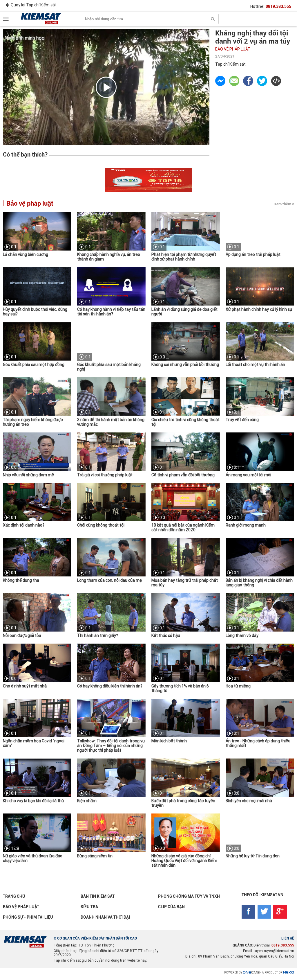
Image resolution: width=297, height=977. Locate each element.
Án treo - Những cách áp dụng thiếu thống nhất (258, 743)
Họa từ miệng (238, 686)
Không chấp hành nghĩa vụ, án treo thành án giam (108, 256)
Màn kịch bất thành (169, 741)
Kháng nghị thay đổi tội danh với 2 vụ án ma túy (252, 37)
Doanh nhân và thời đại (105, 917)
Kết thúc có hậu (165, 635)
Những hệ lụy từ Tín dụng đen (253, 856)
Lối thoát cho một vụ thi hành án (255, 364)
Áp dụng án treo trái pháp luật (253, 254)
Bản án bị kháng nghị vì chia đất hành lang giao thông (259, 582)
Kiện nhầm (87, 800)
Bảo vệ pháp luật (233, 49)
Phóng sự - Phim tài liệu (28, 917)
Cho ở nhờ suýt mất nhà (25, 686)
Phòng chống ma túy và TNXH (189, 896)
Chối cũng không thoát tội (100, 525)
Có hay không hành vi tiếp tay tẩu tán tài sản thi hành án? (111, 311)
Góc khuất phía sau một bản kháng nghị (109, 366)
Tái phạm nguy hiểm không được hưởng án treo (33, 422)
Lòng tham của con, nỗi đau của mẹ (109, 580)
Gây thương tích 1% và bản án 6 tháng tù (180, 688)
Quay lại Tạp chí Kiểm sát (34, 5)
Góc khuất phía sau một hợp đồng (33, 364)
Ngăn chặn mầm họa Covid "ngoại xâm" (33, 743)
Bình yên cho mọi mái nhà (249, 800)
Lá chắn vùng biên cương (25, 254)
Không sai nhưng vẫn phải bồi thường (185, 364)
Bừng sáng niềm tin (95, 856)
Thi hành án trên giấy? (97, 635)
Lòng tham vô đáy (242, 635)
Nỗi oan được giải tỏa (22, 635)
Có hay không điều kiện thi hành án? (109, 686)
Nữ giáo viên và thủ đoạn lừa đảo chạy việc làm (32, 858)
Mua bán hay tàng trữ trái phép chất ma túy (184, 582)
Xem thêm (282, 204)
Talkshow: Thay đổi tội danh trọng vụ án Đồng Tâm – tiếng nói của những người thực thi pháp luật (111, 745)
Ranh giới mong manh (246, 525)
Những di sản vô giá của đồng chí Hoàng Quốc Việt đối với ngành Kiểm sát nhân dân (184, 861)
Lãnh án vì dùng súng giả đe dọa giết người (184, 311)
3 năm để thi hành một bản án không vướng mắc (110, 422)
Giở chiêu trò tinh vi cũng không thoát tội (185, 422)
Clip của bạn (171, 906)
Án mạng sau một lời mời (248, 475)
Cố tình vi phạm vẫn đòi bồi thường (183, 475)
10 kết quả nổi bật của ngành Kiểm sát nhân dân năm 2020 (183, 527)
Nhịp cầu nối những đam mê (28, 475)
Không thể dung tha (21, 580)
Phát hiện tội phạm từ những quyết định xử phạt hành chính (183, 256)
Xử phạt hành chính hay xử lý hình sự (259, 309)
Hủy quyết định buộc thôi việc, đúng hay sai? (35, 311)
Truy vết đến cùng (242, 419)
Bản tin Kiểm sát (98, 896)
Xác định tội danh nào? (23, 525)
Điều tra (89, 906)
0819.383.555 (278, 6)
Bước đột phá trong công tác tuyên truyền (183, 803)
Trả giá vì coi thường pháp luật (105, 475)
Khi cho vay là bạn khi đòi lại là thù (33, 800)
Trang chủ (14, 896)
